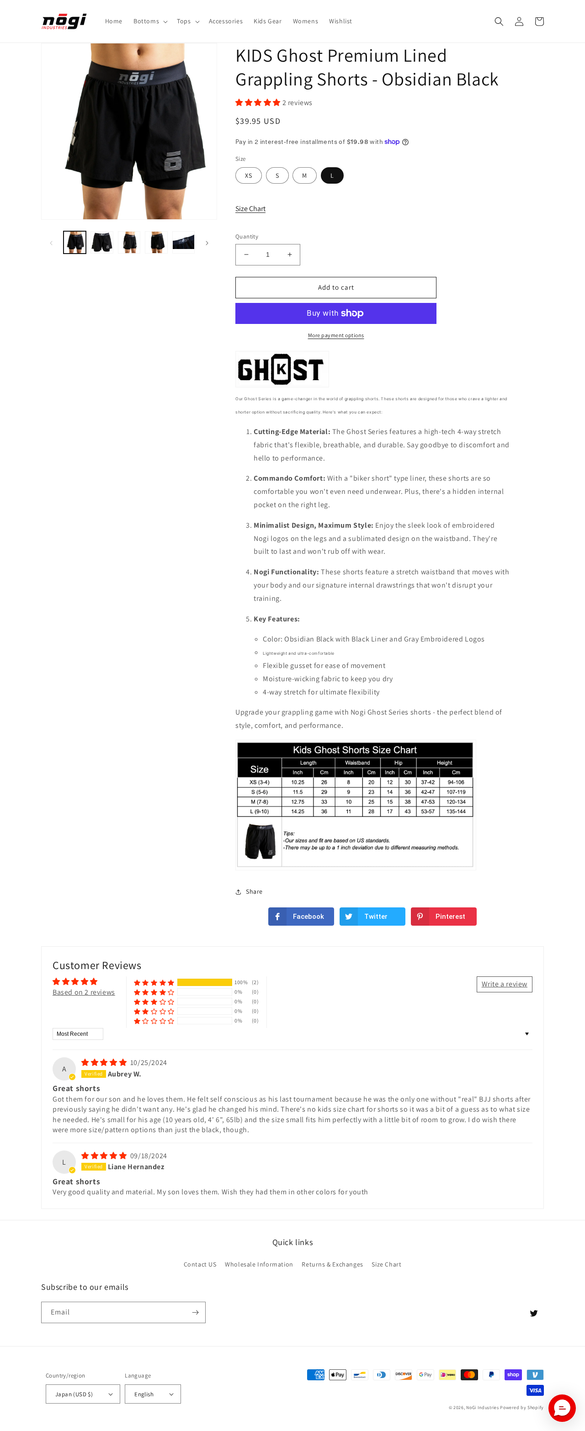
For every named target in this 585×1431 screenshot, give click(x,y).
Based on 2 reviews (84, 992)
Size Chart (250, 208)
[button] (149, 21)
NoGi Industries (482, 1407)
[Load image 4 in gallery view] (156, 242)
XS (248, 175)
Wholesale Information (259, 1264)
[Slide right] (207, 243)
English (144, 1394)
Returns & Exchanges (332, 1264)
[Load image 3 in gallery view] (129, 242)
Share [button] (254, 891)
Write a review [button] (504, 984)
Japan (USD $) (74, 1394)
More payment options (336, 335)
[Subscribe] (195, 1312)
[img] (104, 1062)
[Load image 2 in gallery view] (101, 242)
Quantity (246, 236)
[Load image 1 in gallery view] (75, 242)
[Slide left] (51, 243)
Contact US (200, 1264)
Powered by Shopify (522, 1407)
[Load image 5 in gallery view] (183, 242)
